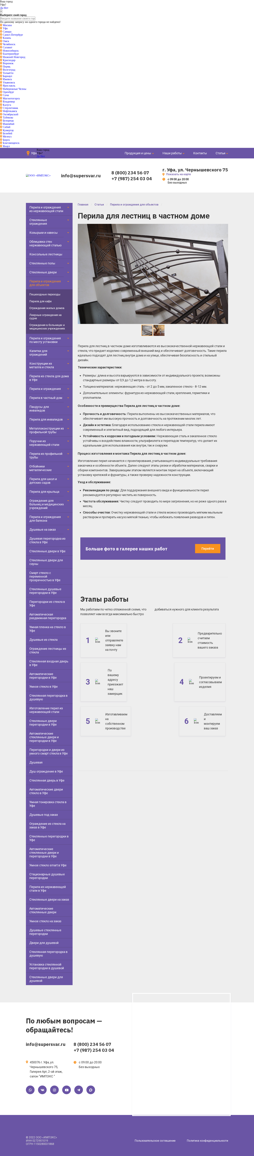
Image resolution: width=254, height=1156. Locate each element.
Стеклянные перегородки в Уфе (49, 838)
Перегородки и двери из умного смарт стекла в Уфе (48, 751)
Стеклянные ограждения (38, 221)
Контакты (200, 153)
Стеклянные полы (42, 263)
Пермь (6, 66)
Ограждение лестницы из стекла (47, 650)
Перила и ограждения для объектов (45, 283)
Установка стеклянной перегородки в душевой (46, 966)
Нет (6, 7)
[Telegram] (78, 1090)
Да (1, 7)
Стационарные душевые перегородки (47, 876)
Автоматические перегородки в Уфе (43, 675)
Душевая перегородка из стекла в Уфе (47, 540)
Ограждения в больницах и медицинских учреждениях (47, 326)
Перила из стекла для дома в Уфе (49, 378)
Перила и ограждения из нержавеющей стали (46, 209)
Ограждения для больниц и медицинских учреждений (46, 504)
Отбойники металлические (40, 468)
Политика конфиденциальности (207, 1140)
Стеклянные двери (43, 272)
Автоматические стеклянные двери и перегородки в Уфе (44, 737)
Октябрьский (10, 114)
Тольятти (8, 73)
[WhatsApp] (30, 1090)
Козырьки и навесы (43, 232)
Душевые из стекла (43, 639)
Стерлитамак (10, 107)
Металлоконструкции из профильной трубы (46, 430)
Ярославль (9, 85)
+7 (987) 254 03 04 (131, 178)
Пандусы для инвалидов (39, 408)
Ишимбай (8, 123)
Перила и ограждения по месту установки (45, 340)
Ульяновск (9, 82)
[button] (225, 227)
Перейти (207, 548)
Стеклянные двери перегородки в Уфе (43, 722)
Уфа (5, 28)
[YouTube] (66, 1090)
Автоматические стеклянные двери (42, 910)
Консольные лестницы (45, 254)
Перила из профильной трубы (45, 455)
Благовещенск (11, 142)
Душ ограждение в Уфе (46, 771)
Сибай (6, 127)
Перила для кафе (40, 301)
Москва (7, 25)
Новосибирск (11, 50)
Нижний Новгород (14, 57)
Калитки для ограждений (38, 352)
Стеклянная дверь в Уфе (46, 780)
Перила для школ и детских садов (43, 480)
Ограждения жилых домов (46, 308)
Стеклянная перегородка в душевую (48, 697)
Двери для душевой (44, 943)
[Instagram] (54, 1090)
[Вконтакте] (42, 1090)
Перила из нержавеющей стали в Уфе (47, 888)
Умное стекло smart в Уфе (48, 865)
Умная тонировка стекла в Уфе (48, 803)
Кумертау (8, 130)
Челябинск (9, 44)
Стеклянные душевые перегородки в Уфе (45, 591)
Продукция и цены (138, 153)
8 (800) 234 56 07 (130, 173)
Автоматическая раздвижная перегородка (47, 616)
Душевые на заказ (42, 529)
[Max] (90, 1090)
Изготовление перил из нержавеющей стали (46, 710)
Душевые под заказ (43, 814)
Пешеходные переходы (44, 294)
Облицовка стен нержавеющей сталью (45, 243)
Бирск (6, 139)
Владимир (9, 101)
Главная (83, 204)
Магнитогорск (11, 98)
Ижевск (7, 79)
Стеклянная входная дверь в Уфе (48, 663)
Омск (6, 41)
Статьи (220, 153)
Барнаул (7, 76)
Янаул (6, 146)
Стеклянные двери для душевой (46, 979)
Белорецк (8, 120)
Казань (7, 37)
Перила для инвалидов (46, 419)
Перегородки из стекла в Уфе (47, 603)
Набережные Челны (14, 88)
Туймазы (8, 117)
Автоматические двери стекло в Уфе (46, 791)
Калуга (7, 104)
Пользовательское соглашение (155, 1140)
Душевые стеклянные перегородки (45, 932)
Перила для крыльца (44, 491)
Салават (7, 47)
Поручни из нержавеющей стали (44, 443)
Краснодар (9, 60)
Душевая (36, 762)
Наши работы (172, 153)
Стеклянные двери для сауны (46, 562)
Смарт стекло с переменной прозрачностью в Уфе (44, 576)
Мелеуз (7, 136)
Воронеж (8, 63)
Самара (7, 31)
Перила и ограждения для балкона (45, 518)
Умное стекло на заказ (45, 921)
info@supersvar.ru (81, 175)
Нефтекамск (10, 111)
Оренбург (8, 92)
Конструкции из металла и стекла (41, 365)
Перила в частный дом (45, 398)
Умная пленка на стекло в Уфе (47, 628)
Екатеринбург (11, 53)
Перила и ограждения (45, 389)
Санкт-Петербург (13, 34)
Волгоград (9, 69)
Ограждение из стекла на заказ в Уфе (47, 825)
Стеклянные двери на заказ (49, 899)
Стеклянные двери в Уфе (47, 551)
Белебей (7, 133)
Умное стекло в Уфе (43, 686)
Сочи (6, 95)
